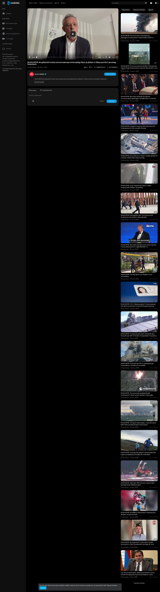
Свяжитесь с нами (11, 63)
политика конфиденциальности (11, 61)
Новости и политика (45, 3)
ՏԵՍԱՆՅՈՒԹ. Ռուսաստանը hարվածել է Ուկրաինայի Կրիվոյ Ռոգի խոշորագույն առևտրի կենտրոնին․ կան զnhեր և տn (139, 68)
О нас (4, 63)
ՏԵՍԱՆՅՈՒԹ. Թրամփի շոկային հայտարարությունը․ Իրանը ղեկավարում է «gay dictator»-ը (139, 246)
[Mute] (109, 57)
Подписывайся (110, 74)
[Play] (30, 57)
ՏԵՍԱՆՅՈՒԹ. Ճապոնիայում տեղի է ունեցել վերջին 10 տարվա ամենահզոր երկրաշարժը (139, 157)
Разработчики (6, 65)
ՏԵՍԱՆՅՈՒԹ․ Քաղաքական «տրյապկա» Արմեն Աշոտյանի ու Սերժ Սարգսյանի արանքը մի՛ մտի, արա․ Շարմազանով (137, 544)
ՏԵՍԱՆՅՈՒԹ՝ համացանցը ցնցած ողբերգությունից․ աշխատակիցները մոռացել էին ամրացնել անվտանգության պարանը (138, 454)
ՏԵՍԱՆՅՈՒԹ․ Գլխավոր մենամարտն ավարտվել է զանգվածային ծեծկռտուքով (138, 484)
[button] (156, 3)
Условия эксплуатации (8, 58)
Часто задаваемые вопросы (10, 56)
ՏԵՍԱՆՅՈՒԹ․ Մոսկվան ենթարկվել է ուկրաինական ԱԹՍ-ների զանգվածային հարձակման (138, 424)
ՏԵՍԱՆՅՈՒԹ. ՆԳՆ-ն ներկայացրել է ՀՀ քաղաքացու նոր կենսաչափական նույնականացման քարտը (138, 305)
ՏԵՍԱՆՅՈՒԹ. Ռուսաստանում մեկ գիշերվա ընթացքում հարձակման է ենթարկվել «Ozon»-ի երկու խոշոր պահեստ (137, 37)
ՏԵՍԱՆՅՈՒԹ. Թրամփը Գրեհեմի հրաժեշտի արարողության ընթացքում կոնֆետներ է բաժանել (138, 97)
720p (113, 57)
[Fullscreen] (116, 57)
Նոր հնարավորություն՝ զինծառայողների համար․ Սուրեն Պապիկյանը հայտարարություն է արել (138, 574)
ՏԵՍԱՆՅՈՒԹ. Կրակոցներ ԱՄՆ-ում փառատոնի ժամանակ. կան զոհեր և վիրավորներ (137, 216)
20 (106, 57)
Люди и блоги (33, 3)
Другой (56, 3)
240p (112, 52)
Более (63, 3)
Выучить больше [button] (112, 585)
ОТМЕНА (102, 101)
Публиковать (112, 101)
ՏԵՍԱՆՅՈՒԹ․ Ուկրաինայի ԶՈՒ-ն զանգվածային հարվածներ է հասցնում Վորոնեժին (137, 364)
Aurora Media (40, 74)
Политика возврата (7, 54)
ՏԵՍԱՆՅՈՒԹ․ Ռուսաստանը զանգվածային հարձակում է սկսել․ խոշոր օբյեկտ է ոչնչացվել (137, 394)
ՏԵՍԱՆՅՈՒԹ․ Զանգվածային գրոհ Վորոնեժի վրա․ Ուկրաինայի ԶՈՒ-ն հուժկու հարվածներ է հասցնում (139, 335)
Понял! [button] (43, 588)
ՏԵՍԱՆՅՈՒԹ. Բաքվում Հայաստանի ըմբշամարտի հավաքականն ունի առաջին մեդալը (138, 127)
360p (112, 49)
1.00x (103, 57)
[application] (72, 34)
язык (12, 65)
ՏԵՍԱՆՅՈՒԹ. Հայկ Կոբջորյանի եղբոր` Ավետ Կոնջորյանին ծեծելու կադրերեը (136, 186)
